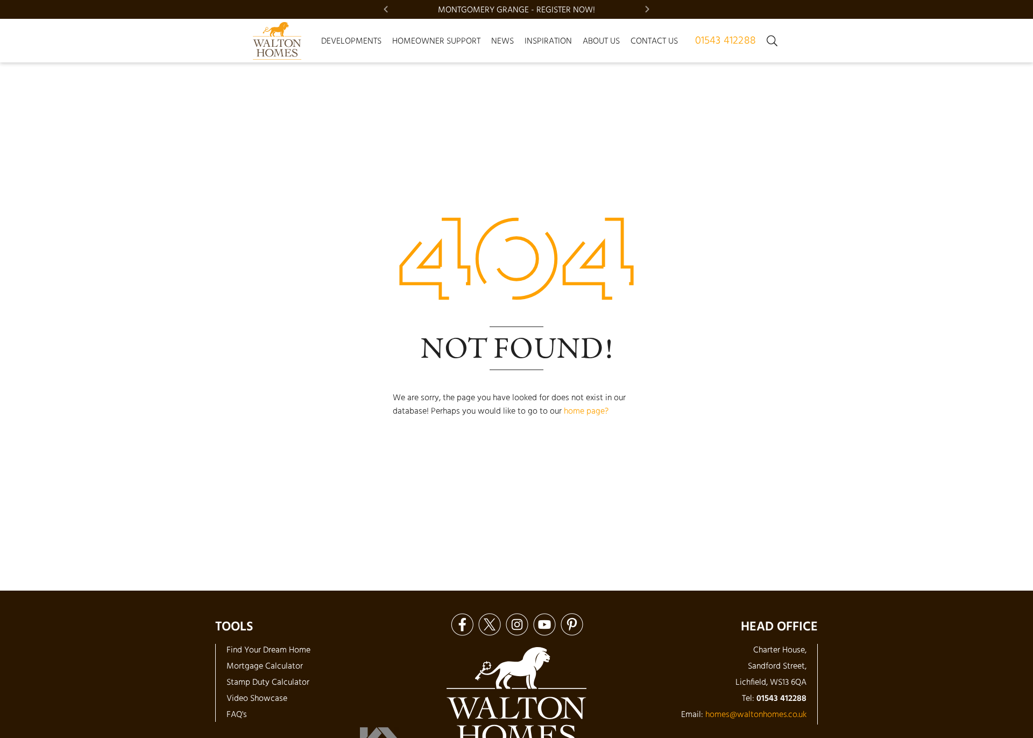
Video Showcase (257, 698)
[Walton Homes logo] (277, 41)
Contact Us (654, 41)
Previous (385, 9)
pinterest (572, 624)
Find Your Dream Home (268, 650)
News (502, 41)
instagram (517, 624)
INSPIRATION (548, 41)
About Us (601, 41)
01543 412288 (725, 41)
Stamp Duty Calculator (268, 682)
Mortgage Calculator (265, 666)
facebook (462, 624)
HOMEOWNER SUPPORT (436, 41)
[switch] (351, 41)
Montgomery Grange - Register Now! (516, 10)
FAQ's (237, 715)
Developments (351, 41)
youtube (544, 624)
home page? (586, 411)
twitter (489, 624)
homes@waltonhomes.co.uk (755, 715)
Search (772, 41)
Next (647, 9)
